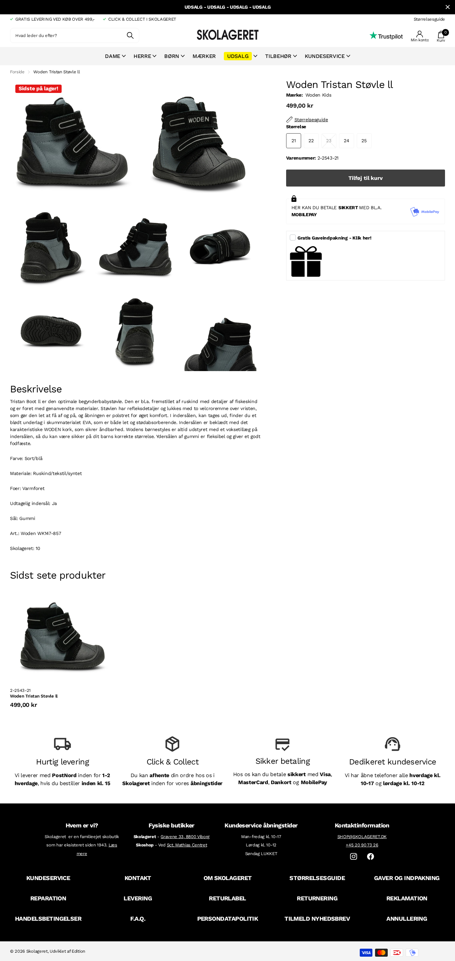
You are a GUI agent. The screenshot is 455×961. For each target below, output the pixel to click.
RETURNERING (317, 898)
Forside (17, 71)
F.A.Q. (137, 918)
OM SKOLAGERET (228, 877)
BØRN (171, 56)
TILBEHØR (278, 56)
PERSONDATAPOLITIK (227, 918)
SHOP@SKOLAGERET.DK (362, 836)
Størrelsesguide (429, 19)
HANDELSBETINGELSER (48, 918)
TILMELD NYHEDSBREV (317, 918)
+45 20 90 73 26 (362, 844)
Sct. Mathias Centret (187, 844)
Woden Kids (318, 95)
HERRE (142, 56)
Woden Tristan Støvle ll (34, 696)
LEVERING (138, 898)
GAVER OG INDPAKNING (407, 877)
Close (447, 7)
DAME (112, 56)
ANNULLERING (406, 918)
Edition (78, 951)
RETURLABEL (227, 898)
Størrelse (296, 126)
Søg (130, 35)
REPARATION (48, 898)
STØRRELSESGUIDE (317, 877)
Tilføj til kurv (365, 178)
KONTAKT (138, 877)
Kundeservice (325, 56)
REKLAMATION (406, 898)
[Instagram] (353, 856)
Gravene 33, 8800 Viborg (185, 836)
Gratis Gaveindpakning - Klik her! (334, 237)
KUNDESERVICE (48, 877)
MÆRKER (204, 56)
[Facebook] (370, 856)
